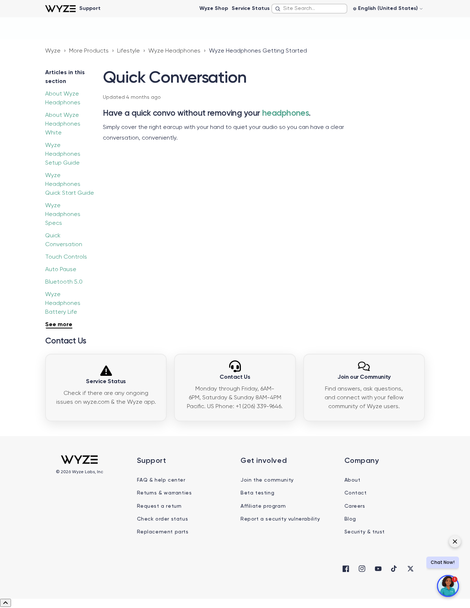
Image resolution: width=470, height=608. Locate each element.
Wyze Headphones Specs (62, 214)
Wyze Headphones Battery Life (62, 303)
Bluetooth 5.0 (64, 282)
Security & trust (364, 532)
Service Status (251, 8)
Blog (350, 519)
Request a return (159, 506)
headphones (285, 113)
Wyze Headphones (174, 51)
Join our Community (364, 377)
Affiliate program (263, 506)
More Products (89, 51)
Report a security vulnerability (280, 519)
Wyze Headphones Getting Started (258, 51)
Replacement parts (163, 532)
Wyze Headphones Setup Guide (62, 154)
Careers (354, 506)
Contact (355, 493)
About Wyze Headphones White (62, 124)
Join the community (267, 480)
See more (58, 325)
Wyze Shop (213, 8)
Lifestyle (128, 51)
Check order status (162, 519)
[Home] (60, 8)
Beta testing (257, 493)
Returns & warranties (164, 493)
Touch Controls (66, 257)
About (352, 480)
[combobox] (309, 9)
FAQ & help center (161, 480)
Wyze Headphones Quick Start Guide (69, 184)
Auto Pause (60, 270)
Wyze (53, 51)
